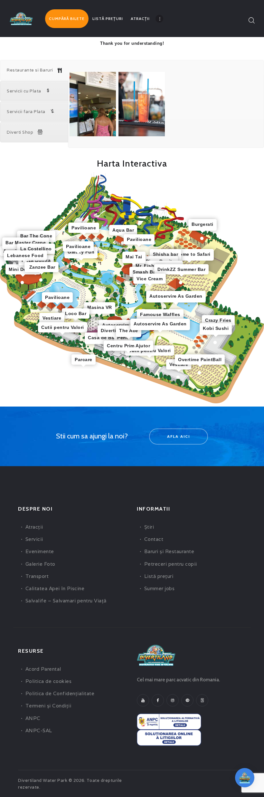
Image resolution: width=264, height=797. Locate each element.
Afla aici (178, 436)
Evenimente (39, 551)
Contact (154, 539)
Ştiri (149, 527)
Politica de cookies (48, 681)
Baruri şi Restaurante (169, 551)
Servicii (34, 539)
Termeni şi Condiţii (48, 706)
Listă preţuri (159, 576)
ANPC (33, 718)
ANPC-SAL (38, 730)
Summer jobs (159, 588)
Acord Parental (43, 669)
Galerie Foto (40, 564)
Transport (37, 576)
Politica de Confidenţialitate (60, 693)
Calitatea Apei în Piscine (55, 588)
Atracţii (34, 527)
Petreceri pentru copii (170, 564)
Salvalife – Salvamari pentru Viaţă (66, 601)
